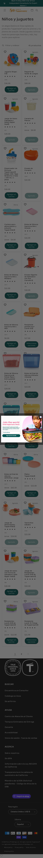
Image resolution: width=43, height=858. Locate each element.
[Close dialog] (40, 417)
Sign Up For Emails (11, 435)
